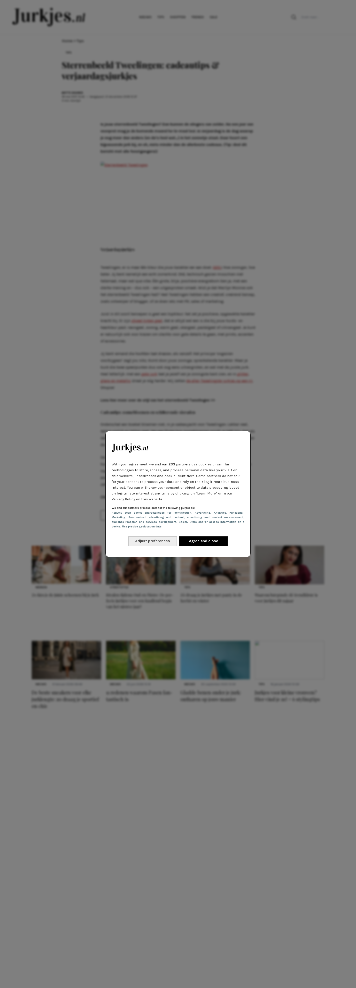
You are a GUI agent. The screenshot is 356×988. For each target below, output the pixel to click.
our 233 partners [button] (176, 464)
